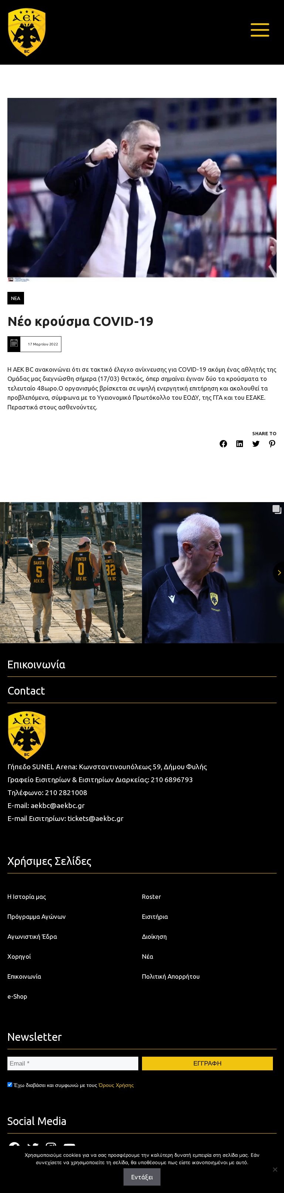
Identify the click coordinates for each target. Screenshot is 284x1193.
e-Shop (17, 996)
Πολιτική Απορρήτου (171, 976)
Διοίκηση (154, 936)
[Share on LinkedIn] (239, 445)
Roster (151, 896)
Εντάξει (142, 1176)
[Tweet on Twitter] (255, 445)
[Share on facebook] (223, 445)
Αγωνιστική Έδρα (32, 936)
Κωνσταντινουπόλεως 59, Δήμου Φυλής (143, 767)
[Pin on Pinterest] (272, 445)
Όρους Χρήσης (116, 1085)
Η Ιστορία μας (26, 896)
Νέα (147, 956)
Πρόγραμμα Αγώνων (36, 916)
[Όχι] (274, 1169)
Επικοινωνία (24, 976)
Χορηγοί (19, 956)
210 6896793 (172, 780)
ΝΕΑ (15, 298)
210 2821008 (66, 792)
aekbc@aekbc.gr (58, 805)
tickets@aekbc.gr (96, 818)
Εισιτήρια (155, 916)
